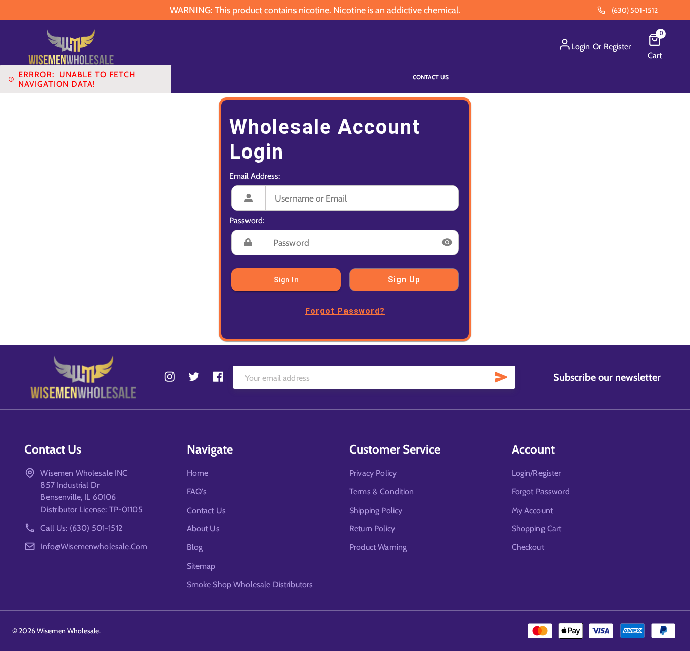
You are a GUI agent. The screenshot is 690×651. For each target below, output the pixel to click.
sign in (286, 280)
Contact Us (431, 77)
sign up (404, 279)
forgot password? (345, 311)
